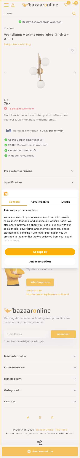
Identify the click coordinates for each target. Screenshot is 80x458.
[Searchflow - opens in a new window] (71, 193)
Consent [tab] (14, 201)
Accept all (40, 252)
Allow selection (40, 261)
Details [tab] (65, 201)
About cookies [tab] (40, 201)
